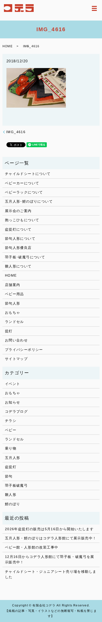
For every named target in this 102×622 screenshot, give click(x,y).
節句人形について (20, 238)
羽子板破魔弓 (16, 485)
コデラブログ (16, 411)
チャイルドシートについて (28, 174)
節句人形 (12, 303)
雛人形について (18, 266)
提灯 (9, 331)
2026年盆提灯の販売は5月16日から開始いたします (49, 529)
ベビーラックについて (24, 192)
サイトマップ (16, 359)
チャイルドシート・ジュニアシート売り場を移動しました (51, 574)
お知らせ (12, 402)
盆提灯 (10, 467)
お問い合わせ (16, 340)
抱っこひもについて (22, 220)
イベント (12, 384)
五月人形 (12, 458)
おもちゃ (12, 312)
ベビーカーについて (22, 183)
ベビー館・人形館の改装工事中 (31, 547)
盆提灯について (18, 229)
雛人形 (10, 495)
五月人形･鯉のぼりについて (29, 201)
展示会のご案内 (18, 211)
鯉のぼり (12, 504)
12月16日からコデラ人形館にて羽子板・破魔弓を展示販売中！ (49, 559)
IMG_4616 (16, 132)
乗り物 (10, 448)
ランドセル (14, 322)
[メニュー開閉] (94, 8)
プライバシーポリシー (24, 350)
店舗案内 (12, 285)
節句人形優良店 (18, 248)
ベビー (10, 430)
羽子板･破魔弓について (25, 257)
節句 (9, 476)
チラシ (10, 421)
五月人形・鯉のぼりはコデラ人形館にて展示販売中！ (51, 538)
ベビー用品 (14, 294)
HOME (7, 46)
